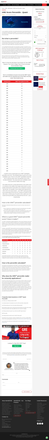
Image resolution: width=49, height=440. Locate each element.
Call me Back (48, 181)
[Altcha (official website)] (45, 42)
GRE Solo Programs (17, 404)
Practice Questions (38, 4)
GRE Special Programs (18, 408)
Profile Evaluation (40, 409)
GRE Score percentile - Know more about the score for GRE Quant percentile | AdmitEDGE (42, 84)
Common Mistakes (30, 4)
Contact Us (39, 414)
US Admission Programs (18, 410)
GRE (6, 8)
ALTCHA (44, 43)
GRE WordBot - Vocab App (41, 404)
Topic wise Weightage (15, 4)
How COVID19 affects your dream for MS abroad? (42, 77)
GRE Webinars (39, 406)
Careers (38, 415)
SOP (26, 408)
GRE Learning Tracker (41, 407)
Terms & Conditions (40, 417)
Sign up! (16, 345)
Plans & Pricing (17, 415)
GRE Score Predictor (40, 405)
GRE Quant (10, 8)
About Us (38, 413)
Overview (4, 4)
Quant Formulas (23, 4)
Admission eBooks (40, 408)
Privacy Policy (39, 416)
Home (3, 8)
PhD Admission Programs (18, 411)
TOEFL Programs (17, 412)
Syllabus (8, 4)
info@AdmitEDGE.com (7, 427)
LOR (26, 409)
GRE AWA (27, 407)
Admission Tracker (40, 412)
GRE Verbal (28, 406)
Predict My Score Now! (16, 68)
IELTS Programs (17, 413)
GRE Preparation (29, 404)
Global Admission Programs (19, 409)
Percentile (44, 4)
